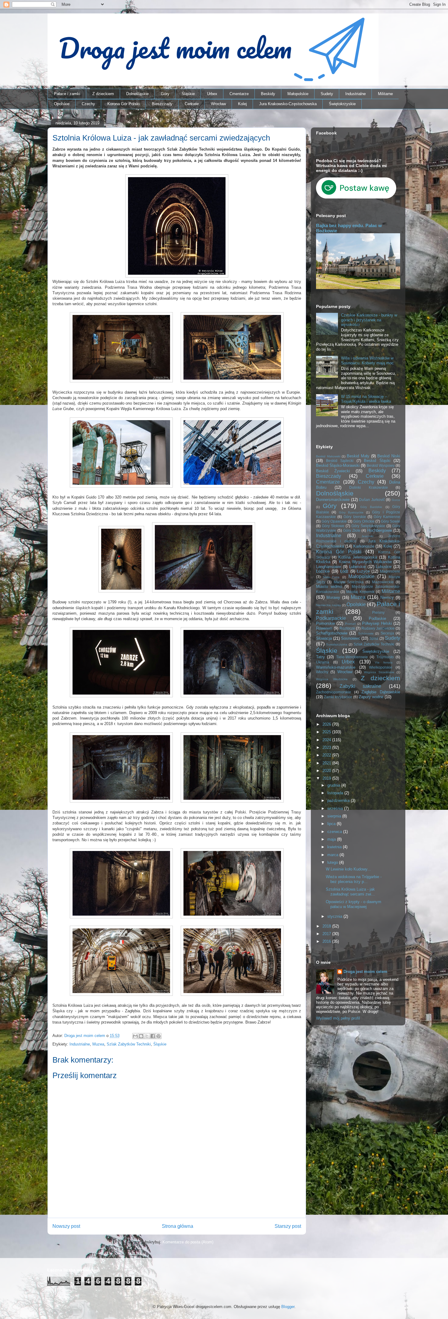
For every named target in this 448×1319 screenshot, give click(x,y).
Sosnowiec (350, 638)
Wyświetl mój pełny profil (338, 1018)
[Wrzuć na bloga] (141, 1036)
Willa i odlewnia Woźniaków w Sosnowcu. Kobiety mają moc (367, 360)
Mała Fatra (331, 577)
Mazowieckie (383, 582)
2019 (327, 778)
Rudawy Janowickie (378, 628)
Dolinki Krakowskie (368, 487)
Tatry (320, 657)
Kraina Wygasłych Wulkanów (365, 561)
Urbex (212, 93)
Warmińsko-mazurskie (335, 667)
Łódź (344, 571)
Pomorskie (325, 623)
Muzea (98, 1044)
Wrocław (218, 104)
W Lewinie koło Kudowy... (348, 869)
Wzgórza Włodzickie (332, 679)
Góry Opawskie (334, 521)
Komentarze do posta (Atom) (187, 1242)
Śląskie (188, 93)
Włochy (322, 672)
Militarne (385, 93)
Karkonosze (363, 546)
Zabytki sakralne (361, 686)
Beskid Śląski (377, 460)
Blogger (287, 1306)
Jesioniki (367, 536)
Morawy (333, 597)
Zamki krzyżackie (338, 697)
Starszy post (288, 1226)
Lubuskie (384, 566)
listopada (335, 793)
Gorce (396, 500)
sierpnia (334, 816)
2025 (327, 732)
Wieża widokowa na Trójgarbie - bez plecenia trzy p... (354, 879)
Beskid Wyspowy (381, 465)
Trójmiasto (385, 657)
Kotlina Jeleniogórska (357, 557)
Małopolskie (297, 93)
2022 (327, 755)
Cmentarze (239, 93)
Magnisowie (390, 571)
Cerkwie (192, 104)
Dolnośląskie (137, 93)
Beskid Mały (358, 456)
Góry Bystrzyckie (351, 512)
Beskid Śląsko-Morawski (338, 465)
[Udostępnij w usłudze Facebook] (153, 1036)
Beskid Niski (388, 456)
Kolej (242, 104)
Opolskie (61, 104)
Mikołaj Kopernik (360, 592)
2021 (327, 763)
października (339, 800)
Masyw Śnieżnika (349, 582)
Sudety (327, 93)
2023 (327, 747)
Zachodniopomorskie (333, 692)
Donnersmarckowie (333, 499)
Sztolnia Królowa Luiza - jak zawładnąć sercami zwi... (350, 891)
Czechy (88, 104)
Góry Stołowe (333, 526)
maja (332, 839)
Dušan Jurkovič (372, 500)
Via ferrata (384, 662)
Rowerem (324, 628)
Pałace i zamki (67, 93)
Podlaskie (377, 618)
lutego (333, 862)
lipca (332, 823)
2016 (327, 941)
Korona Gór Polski (123, 104)
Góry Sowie (390, 521)
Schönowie (366, 633)
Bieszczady (162, 104)
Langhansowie (328, 566)
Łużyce (363, 571)
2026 (327, 724)
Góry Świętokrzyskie (368, 526)
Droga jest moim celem (365, 971)
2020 (327, 770)
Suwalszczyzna (336, 644)
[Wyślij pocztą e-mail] (135, 1036)
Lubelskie (357, 566)
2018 (327, 926)
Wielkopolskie (380, 667)
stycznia (335, 916)
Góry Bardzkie (371, 507)
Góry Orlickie (364, 521)
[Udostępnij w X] (147, 1036)
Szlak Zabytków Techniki (129, 1044)
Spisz (374, 638)
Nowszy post (66, 1226)
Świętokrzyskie (342, 104)
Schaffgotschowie (331, 633)
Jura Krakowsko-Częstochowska (288, 104)
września (335, 808)
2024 (327, 740)
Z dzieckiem (103, 93)
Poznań (350, 623)
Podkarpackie (331, 618)
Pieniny (378, 612)
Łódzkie (323, 571)
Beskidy (268, 93)
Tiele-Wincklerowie (352, 657)
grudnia (334, 785)
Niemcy (387, 597)
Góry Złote (352, 530)
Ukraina (322, 662)
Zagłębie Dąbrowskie (380, 692)
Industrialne (355, 93)
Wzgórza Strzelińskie (379, 672)
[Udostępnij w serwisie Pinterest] (158, 1036)
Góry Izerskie (354, 517)
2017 (327, 933)
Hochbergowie (379, 530)
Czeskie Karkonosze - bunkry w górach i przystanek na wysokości (369, 320)
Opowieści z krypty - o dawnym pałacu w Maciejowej (353, 904)
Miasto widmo (329, 586)
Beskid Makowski (328, 456)
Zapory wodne (371, 697)
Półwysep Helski (377, 623)
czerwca (335, 831)
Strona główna (177, 1226)
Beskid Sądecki (340, 461)
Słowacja (324, 638)
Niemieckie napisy (328, 605)
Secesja (387, 633)
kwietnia (335, 847)
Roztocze (347, 628)
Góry (165, 93)
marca (333, 855)
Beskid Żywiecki (333, 471)
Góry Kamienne (387, 517)
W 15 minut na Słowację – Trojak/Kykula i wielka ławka (366, 399)
